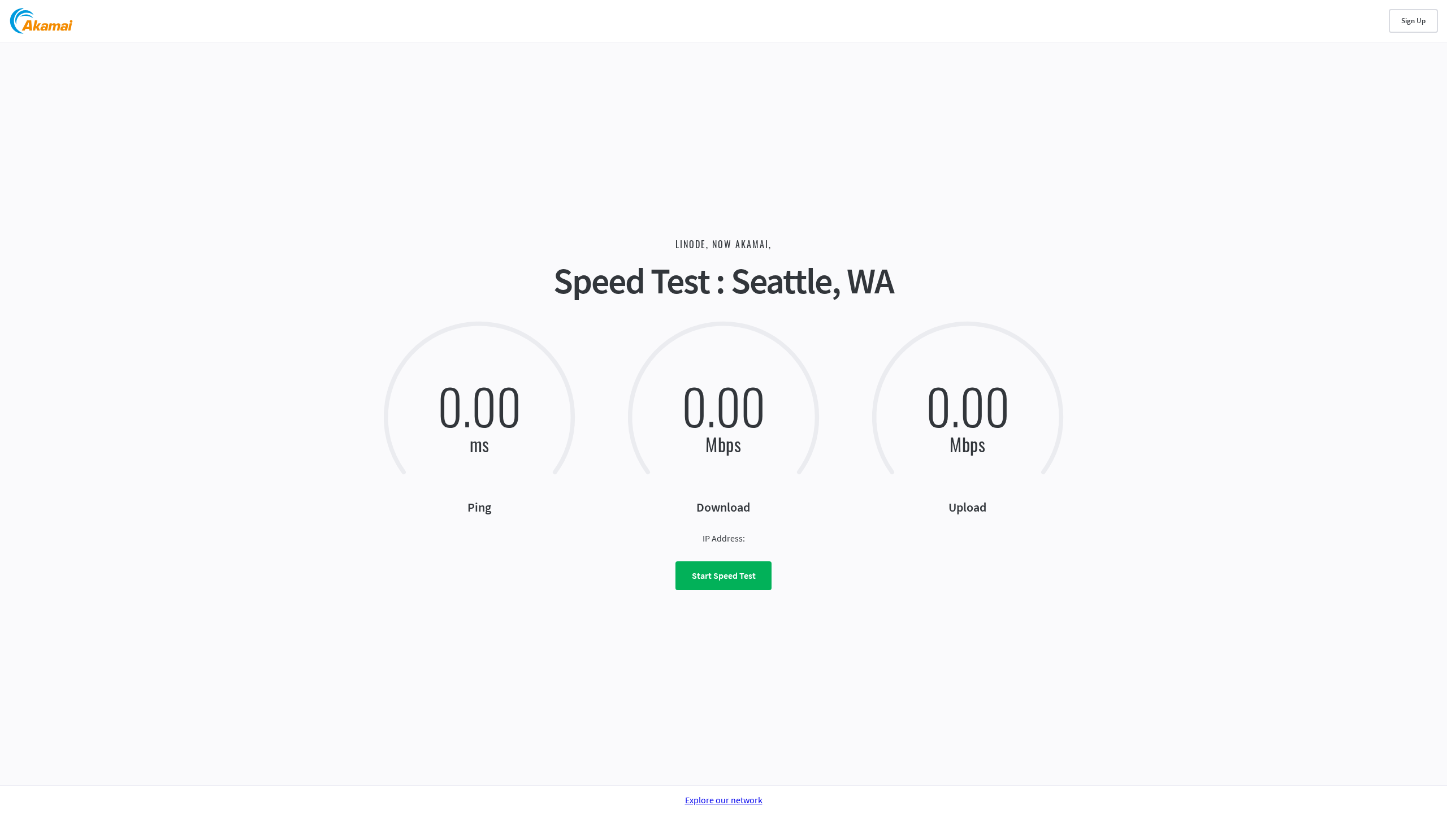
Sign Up (1413, 20)
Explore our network (724, 800)
